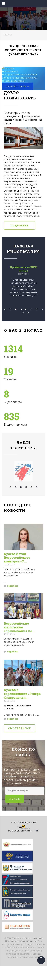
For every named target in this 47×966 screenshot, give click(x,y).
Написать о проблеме (18, 86)
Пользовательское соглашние (27, 938)
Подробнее (19, 225)
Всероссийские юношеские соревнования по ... (20, 627)
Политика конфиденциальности (20, 941)
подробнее (12, 586)
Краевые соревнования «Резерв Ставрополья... (22, 694)
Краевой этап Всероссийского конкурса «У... (17, 557)
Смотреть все (19, 728)
